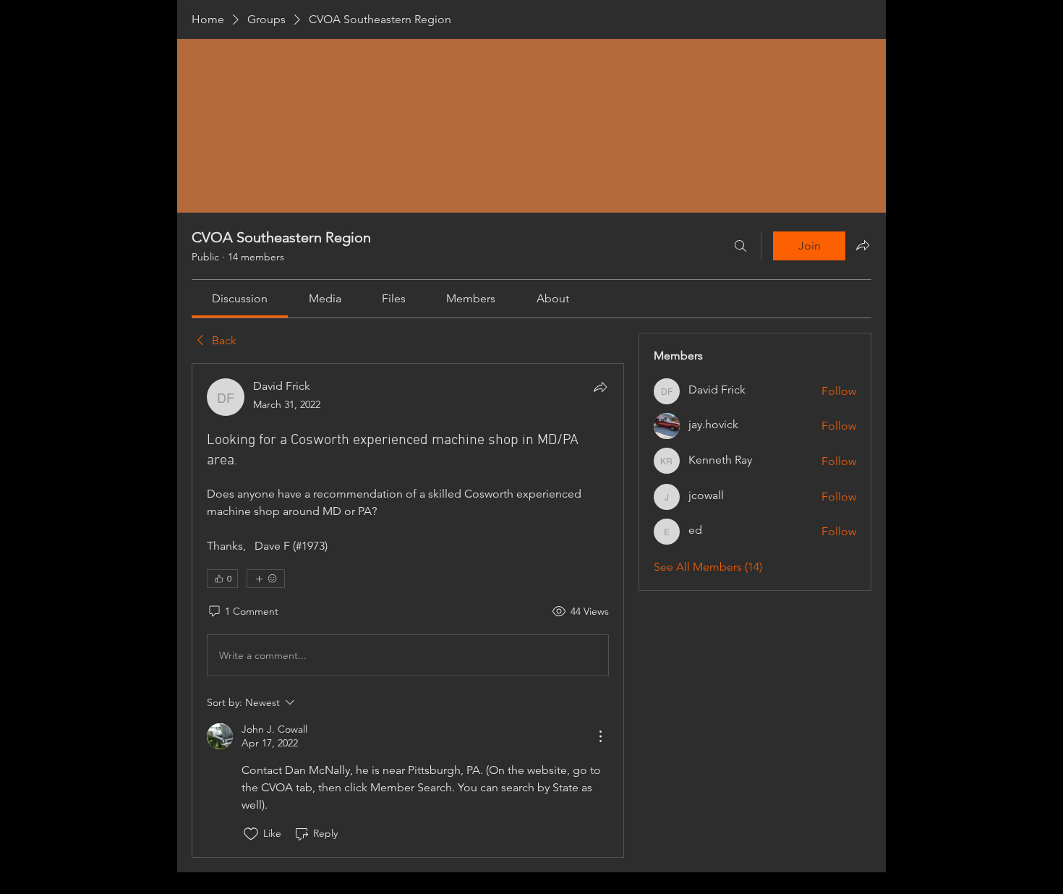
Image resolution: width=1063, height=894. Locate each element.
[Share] (600, 387)
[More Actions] (600, 736)
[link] (240, 298)
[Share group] (862, 245)
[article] (408, 610)
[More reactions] (266, 578)
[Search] (740, 245)
